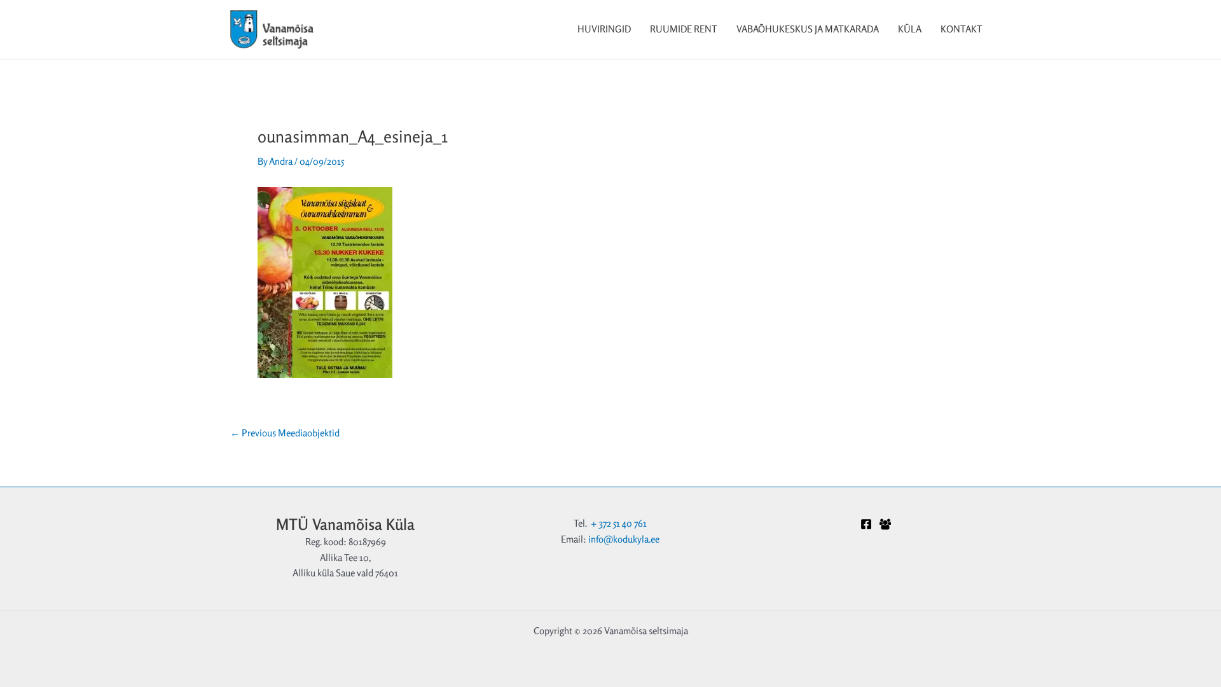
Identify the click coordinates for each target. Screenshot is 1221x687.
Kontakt (962, 29)
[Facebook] (866, 524)
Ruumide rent (683, 29)
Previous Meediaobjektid (285, 433)
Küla (909, 29)
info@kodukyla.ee (623, 539)
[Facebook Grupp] (885, 524)
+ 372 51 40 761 (619, 523)
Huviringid (604, 29)
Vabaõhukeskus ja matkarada (807, 29)
